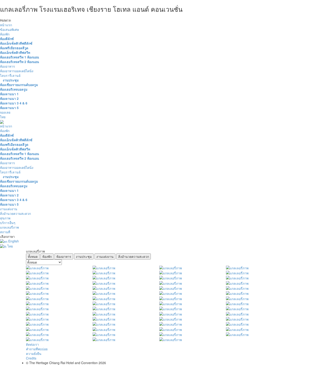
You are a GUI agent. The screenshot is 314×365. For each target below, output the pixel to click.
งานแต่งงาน (8, 209)
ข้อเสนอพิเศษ (9, 29)
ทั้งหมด (33, 256)
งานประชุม (84, 256)
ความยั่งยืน (33, 353)
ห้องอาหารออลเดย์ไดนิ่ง (16, 71)
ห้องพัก (4, 34)
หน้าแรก (6, 25)
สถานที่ (5, 232)
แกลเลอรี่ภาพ (9, 227)
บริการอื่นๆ (7, 222)
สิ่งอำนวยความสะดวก (15, 213)
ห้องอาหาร (7, 66)
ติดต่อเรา (32, 344)
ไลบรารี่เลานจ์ (10, 75)
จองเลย (5, 112)
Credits (31, 358)
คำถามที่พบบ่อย (37, 349)
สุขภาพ (5, 218)
